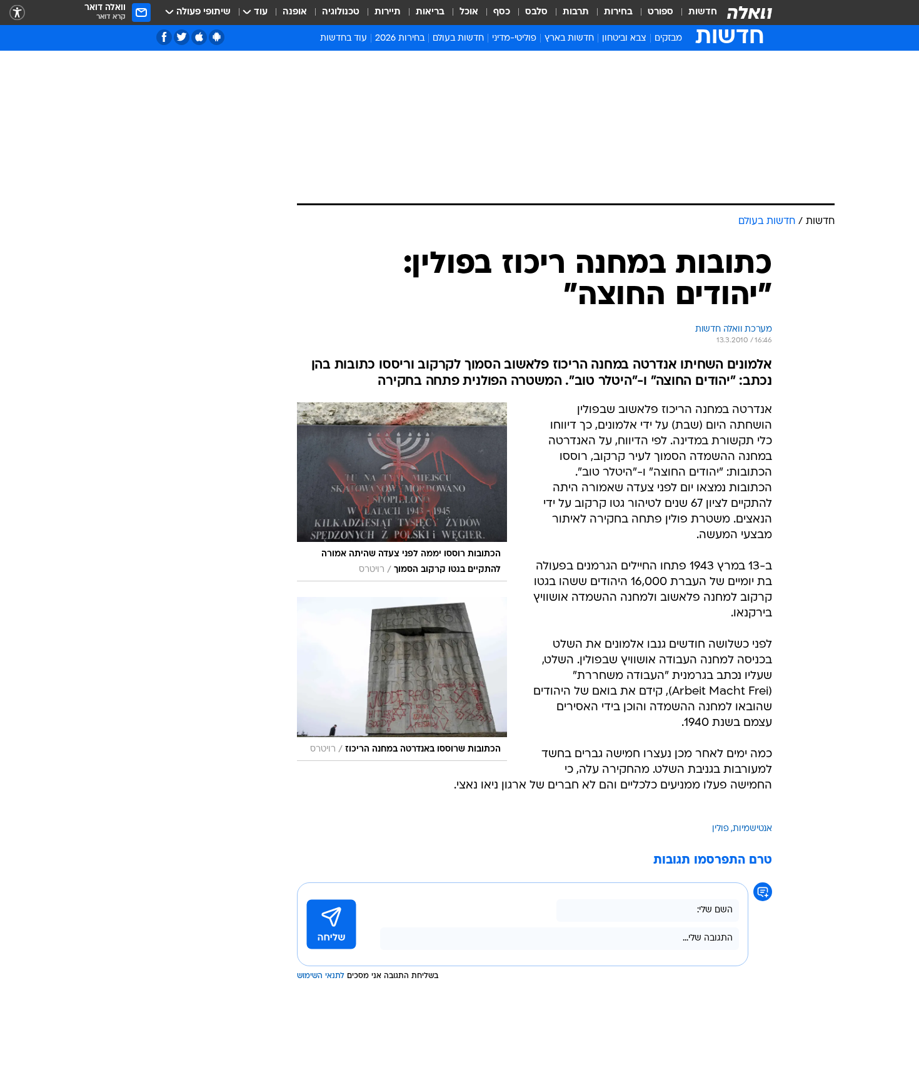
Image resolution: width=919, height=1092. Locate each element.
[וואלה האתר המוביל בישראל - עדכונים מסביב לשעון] (749, 12)
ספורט (660, 12)
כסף (501, 12)
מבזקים (668, 38)
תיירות (387, 12)
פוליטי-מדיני (514, 38)
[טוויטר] (181, 37)
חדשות (702, 12)
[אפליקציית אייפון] (199, 37)
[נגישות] (17, 13)
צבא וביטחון (624, 38)
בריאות (430, 12)
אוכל (469, 12)
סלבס (536, 12)
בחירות (618, 12)
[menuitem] (695, 12)
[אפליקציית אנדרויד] (216, 37)
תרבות (576, 12)
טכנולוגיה (340, 12)
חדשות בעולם (458, 38)
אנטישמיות (752, 829)
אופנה (295, 12)
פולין (720, 829)
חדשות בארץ (569, 38)
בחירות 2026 (399, 38)
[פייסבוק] (164, 37)
